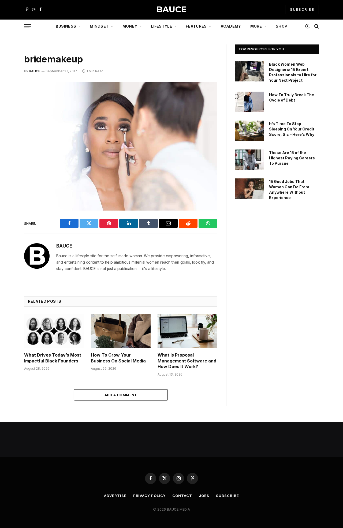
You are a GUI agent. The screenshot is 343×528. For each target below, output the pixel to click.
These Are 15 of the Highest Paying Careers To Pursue (292, 158)
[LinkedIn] (5, 127)
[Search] (316, 26)
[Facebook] (5, 100)
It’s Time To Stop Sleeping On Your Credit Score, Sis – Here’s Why (291, 129)
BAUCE (34, 71)
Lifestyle (161, 26)
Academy (231, 26)
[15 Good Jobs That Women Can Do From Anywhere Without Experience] (249, 188)
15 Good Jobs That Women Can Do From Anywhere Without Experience (289, 189)
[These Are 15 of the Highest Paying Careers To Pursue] (249, 159)
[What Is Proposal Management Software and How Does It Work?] (187, 331)
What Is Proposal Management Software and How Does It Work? (187, 360)
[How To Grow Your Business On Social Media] (121, 331)
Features (196, 26)
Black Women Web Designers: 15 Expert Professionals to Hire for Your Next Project (292, 72)
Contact (182, 495)
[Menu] (27, 26)
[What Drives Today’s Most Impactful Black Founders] (54, 331)
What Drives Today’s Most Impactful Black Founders (52, 358)
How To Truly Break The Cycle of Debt (291, 97)
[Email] (5, 154)
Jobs (204, 495)
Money (129, 26)
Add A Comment (121, 395)
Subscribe (227, 495)
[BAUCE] (171, 9)
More (256, 26)
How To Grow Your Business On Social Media (118, 358)
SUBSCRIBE (302, 9)
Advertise (115, 495)
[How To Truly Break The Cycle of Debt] (249, 102)
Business (66, 26)
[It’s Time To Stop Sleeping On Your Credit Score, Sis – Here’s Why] (249, 131)
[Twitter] (5, 113)
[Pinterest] (5, 141)
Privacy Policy (149, 495)
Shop (281, 26)
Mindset (99, 26)
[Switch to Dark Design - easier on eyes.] (307, 26)
